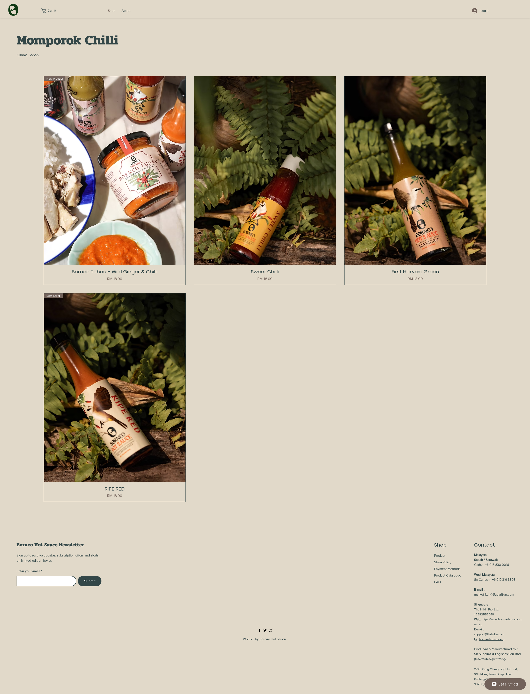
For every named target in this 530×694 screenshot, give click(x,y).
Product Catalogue (447, 575)
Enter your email (28, 571)
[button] (50, 10)
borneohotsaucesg (492, 639)
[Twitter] (265, 630)
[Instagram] (271, 630)
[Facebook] (259, 630)
